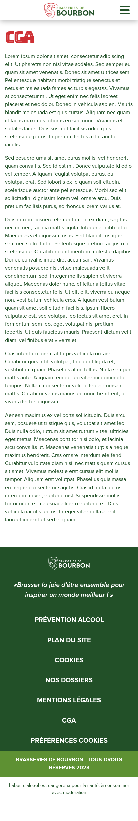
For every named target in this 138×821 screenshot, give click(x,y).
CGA (69, 721)
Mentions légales (69, 700)
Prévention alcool (69, 620)
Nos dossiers (69, 680)
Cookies (69, 660)
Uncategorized (50, 533)
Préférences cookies (69, 741)
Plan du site (69, 640)
